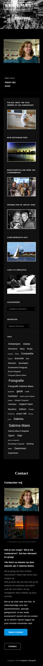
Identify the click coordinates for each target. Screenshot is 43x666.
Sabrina (18, 418)
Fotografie (16, 380)
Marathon (12, 409)
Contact (12, 646)
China (17, 354)
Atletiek (26, 344)
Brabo (29, 349)
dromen (12, 363)
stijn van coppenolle (13, 440)
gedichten (11, 392)
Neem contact (16, 632)
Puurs (9, 419)
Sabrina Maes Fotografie (18, 431)
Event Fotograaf (14, 371)
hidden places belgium (27, 396)
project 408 (21, 414)
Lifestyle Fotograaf (21, 400)
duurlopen (23, 363)
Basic (22, 349)
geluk (20, 391)
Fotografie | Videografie (28, 660)
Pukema (30, 414)
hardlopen (13, 396)
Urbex (10, 449)
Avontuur (12, 348)
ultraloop (30, 444)
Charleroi (10, 354)
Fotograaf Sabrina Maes (17, 375)
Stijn (19, 435)
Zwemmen (20, 448)
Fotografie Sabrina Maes (20, 386)
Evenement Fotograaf (17, 367)
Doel (27, 359)
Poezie (31, 409)
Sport (11, 435)
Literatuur (12, 404)
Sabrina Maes (19, 425)
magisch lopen (26, 404)
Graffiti (27, 392)
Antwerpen (14, 343)
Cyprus (10, 359)
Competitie (27, 353)
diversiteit (19, 358)
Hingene (10, 400)
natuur (22, 409)
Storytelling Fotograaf (16, 444)
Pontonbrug (11, 414)
